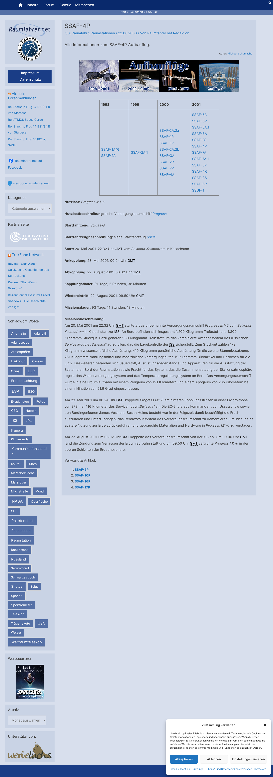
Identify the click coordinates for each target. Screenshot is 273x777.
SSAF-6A (199, 134)
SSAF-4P (199, 146)
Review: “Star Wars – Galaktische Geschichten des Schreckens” (28, 270)
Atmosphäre (20, 352)
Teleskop (17, 614)
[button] (265, 725)
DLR (31, 371)
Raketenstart (22, 521)
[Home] (21, 5)
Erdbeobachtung (24, 381)
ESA (16, 391)
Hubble (31, 411)
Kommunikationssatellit (29, 451)
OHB (14, 511)
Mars (33, 464)
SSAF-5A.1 (200, 127)
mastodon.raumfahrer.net (31, 183)
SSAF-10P (82, 475)
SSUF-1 (198, 190)
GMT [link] (119, 249)
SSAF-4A (166, 175)
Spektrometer (21, 605)
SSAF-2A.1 (139, 152)
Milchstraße (19, 491)
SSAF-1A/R (110, 149)
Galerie (65, 5)
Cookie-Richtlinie (180, 768)
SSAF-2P (166, 168)
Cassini (37, 361)
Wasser (16, 632)
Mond (39, 491)
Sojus (34, 586)
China (15, 371)
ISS (14, 420)
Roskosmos (19, 550)
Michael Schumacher (240, 53)
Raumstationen (103, 33)
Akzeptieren (184, 759)
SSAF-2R (166, 162)
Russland (18, 559)
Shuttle (17, 586)
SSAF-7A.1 (200, 159)
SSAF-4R (199, 171)
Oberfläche (39, 501)
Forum (49, 5)
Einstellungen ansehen (248, 759)
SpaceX (16, 596)
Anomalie (18, 333)
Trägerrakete (20, 623)
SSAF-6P (199, 184)
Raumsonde (21, 531)
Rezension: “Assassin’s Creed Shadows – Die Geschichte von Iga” (29, 301)
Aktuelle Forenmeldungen (22, 96)
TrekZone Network (28, 255)
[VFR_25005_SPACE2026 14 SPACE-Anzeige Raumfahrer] (30, 681)
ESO (31, 391)
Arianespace (20, 342)
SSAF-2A (108, 156)
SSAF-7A (199, 152)
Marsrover (18, 482)
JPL (29, 420)
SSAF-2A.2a (169, 130)
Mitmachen (84, 5)
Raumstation (21, 540)
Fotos (40, 401)
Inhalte (32, 5)
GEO (14, 411)
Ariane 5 (40, 333)
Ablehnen (214, 759)
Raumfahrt (80, 33)
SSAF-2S (199, 140)
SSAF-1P (166, 143)
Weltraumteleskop (26, 642)
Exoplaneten (20, 401)
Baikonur (18, 361)
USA (41, 623)
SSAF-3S (199, 178)
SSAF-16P (82, 481)
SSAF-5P (199, 165)
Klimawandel (20, 439)
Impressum (260, 768)
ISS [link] (117, 332)
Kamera (17, 430)
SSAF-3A (166, 156)
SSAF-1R (166, 137)
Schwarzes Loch (23, 577)
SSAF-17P (82, 487)
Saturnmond (20, 568)
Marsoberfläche (23, 473)
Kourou (16, 464)
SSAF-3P (199, 121)
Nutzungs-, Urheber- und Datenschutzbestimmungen (222, 768)
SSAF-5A (199, 115)
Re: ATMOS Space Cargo (25, 120)
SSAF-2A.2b (169, 149)
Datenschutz (30, 79)
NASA (17, 501)
